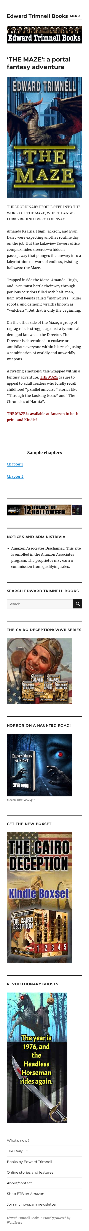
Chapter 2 (15, 476)
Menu (75, 16)
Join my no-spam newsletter (32, 1204)
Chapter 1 (15, 464)
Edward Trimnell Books (37, 16)
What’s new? (18, 1140)
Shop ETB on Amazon (25, 1194)
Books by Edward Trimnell (29, 1162)
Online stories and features (30, 1172)
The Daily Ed (17, 1151)
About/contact (19, 1183)
